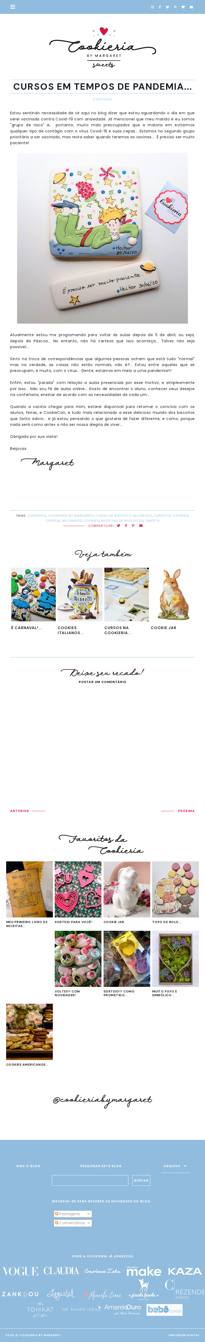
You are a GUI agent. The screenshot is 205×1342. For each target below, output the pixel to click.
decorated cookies (80, 521)
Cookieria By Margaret (40, 1335)
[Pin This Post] (133, 525)
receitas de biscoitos (122, 521)
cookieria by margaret (71, 515)
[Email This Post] (141, 525)
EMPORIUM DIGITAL (184, 1335)
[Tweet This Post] (118, 525)
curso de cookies (171, 515)
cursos (52, 521)
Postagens (69, 1214)
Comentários (71, 1223)
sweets (152, 521)
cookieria (36, 515)
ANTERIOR (19, 811)
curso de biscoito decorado (124, 515)
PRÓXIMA (186, 811)
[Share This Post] (126, 525)
